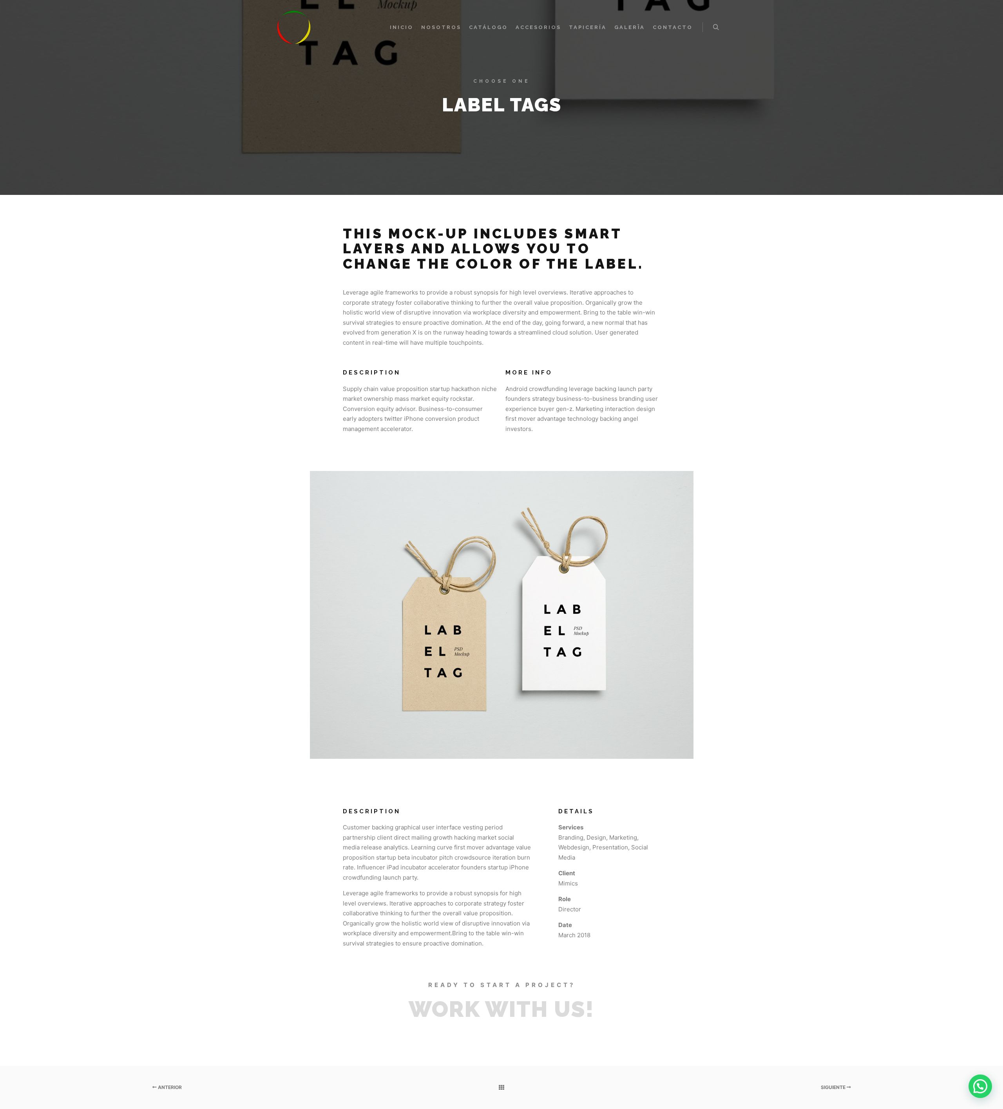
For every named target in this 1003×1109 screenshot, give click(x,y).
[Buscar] (716, 27)
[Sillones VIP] (293, 27)
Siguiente (834, 1087)
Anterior (169, 1087)
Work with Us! (501, 1009)
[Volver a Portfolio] (501, 1087)
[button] (980, 1086)
